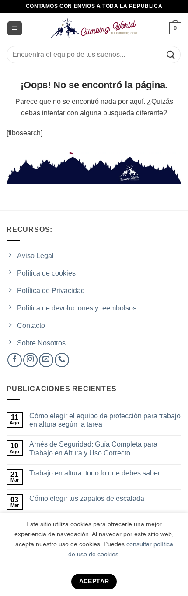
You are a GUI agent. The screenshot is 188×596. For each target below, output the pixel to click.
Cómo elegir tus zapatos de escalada (86, 498)
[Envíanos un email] (46, 360)
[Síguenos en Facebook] (14, 360)
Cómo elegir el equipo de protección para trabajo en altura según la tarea (105, 420)
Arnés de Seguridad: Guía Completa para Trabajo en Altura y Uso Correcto (93, 448)
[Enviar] (171, 54)
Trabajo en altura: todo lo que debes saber (94, 473)
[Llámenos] (62, 360)
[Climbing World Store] (94, 28)
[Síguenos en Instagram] (30, 360)
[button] (14, 28)
